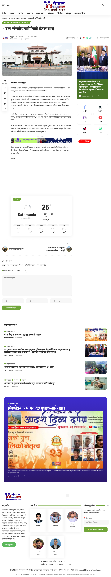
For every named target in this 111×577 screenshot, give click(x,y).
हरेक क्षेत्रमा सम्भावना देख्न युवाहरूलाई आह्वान (36, 407)
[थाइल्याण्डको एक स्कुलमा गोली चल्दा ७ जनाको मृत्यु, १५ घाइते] (96, 367)
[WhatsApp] (100, 130)
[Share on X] (80, 38)
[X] (100, 109)
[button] (4, 5)
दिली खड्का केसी (72, 526)
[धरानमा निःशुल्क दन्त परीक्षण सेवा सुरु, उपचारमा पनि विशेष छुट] (96, 383)
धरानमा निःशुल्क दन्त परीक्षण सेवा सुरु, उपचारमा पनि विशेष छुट (29, 383)
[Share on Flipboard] (83, 38)
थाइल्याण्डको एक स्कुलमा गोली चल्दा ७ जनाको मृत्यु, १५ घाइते (29, 366)
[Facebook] (84, 109)
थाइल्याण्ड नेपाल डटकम (86, 96)
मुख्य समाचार (16, 22)
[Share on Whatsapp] (87, 38)
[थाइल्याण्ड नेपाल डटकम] (55, 5)
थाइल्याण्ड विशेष (14, 403)
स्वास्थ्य (24, 380)
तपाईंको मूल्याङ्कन (8, 270)
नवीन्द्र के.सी (55, 525)
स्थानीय (16, 380)
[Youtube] (100, 119)
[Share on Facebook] (76, 38)
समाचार (26, 22)
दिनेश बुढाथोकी (38, 551)
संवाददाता (12, 36)
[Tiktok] (84, 130)
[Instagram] (84, 119)
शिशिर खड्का (6, 386)
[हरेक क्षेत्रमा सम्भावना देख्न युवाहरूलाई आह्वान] (55, 439)
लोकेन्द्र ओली (38, 525)
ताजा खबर (7, 22)
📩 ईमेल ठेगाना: (88, 518)
